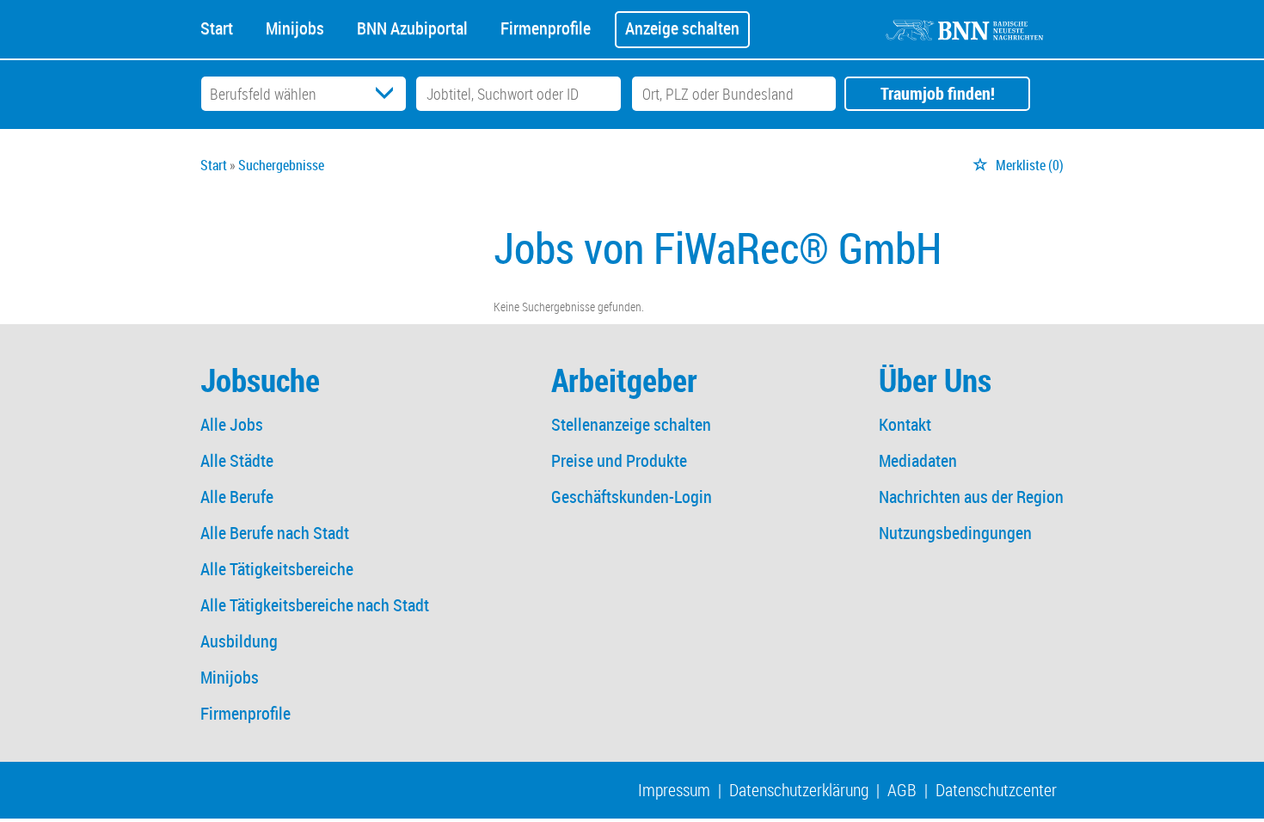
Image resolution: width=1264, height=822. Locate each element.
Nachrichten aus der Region (971, 496)
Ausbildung (239, 641)
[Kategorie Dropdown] (388, 94)
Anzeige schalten (682, 28)
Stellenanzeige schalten (631, 424)
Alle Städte (236, 460)
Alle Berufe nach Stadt (274, 532)
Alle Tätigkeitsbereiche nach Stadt (314, 604)
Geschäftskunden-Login (631, 496)
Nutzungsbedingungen (955, 532)
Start (216, 26)
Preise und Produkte (619, 460)
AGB (902, 789)
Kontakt (905, 424)
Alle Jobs (231, 424)
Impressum (674, 789)
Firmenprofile (545, 26)
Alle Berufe (236, 496)
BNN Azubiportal (412, 26)
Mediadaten (918, 460)
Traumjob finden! (938, 93)
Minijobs (295, 26)
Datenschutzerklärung (798, 789)
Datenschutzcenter (996, 789)
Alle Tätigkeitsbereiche (276, 568)
